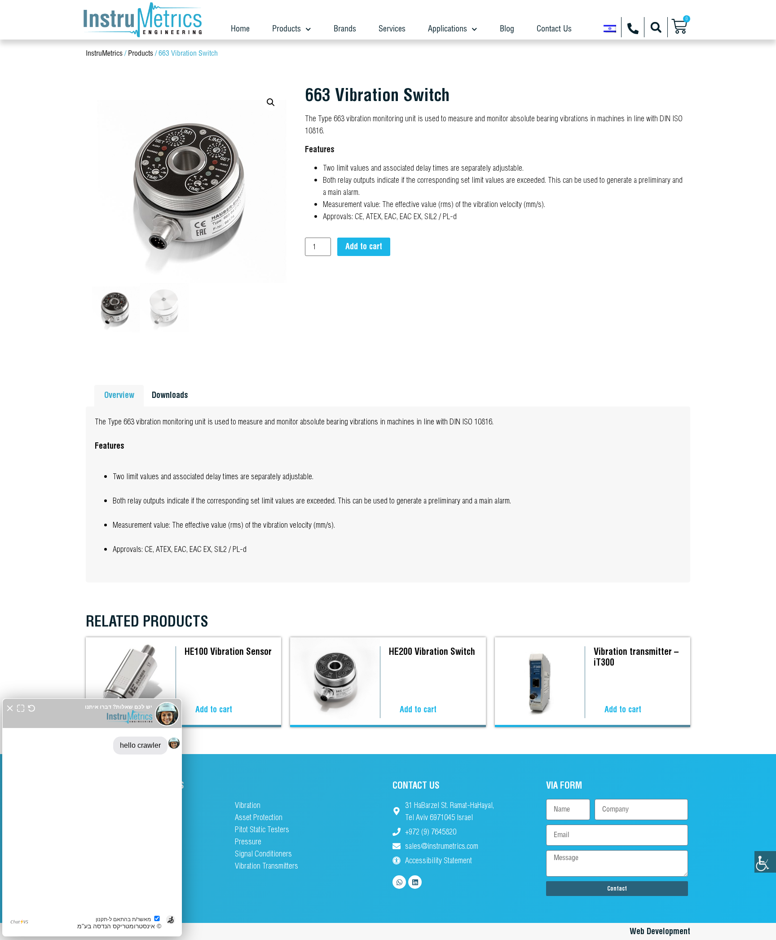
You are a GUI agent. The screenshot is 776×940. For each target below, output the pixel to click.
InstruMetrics (104, 53)
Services (392, 29)
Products (286, 29)
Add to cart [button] (213, 709)
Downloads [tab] (170, 395)
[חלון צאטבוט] (92, 817)
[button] (656, 27)
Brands (345, 29)
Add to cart (363, 246)
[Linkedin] (415, 882)
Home (240, 29)
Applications (447, 29)
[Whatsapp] (399, 882)
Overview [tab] (119, 395)
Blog (507, 29)
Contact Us (554, 29)
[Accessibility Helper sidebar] (765, 862)
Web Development (660, 931)
